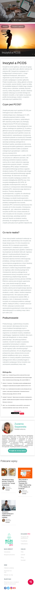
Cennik (23, 554)
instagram (11, 588)
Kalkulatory (24, 543)
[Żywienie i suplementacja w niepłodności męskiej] (8, 505)
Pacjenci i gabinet (17, 26)
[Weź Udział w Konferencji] (25, 473)
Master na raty (8, 575)
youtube (14, 588)
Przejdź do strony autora (17, 451)
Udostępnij (17, 411)
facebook (5, 588)
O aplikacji (24, 541)
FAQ (22, 552)
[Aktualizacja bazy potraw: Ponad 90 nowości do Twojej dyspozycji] (8, 473)
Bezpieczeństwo (9, 554)
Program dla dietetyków (24, 537)
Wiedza (5, 26)
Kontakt (23, 560)
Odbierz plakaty (9, 568)
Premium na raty (7, 571)
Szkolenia (7, 552)
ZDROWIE (6, 31)
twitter (8, 588)
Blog (22, 557)
